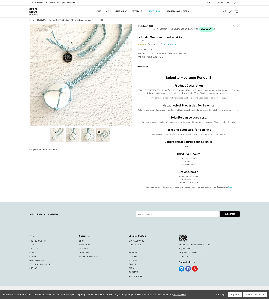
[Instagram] (181, 269)
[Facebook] (188, 269)
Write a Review (170, 44)
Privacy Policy (179, 294)
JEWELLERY (155, 11)
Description (142, 67)
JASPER (132, 264)
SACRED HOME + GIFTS (178, 11)
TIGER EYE (133, 272)
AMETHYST (133, 256)
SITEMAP (33, 268)
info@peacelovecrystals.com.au (192, 253)
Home (98, 11)
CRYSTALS (137, 11)
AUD (209, 3)
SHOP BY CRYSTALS (38, 241)
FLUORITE (133, 260)
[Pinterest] (195, 269)
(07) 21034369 (37, 3)
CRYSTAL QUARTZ (136, 241)
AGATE (132, 249)
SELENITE (133, 253)
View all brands (135, 276)
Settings (220, 294)
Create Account (222, 3)
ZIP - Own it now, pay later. (40, 264)
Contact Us (183, 256)
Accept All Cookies (255, 294)
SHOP (108, 11)
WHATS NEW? (121, 11)
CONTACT (33, 256)
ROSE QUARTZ (135, 245)
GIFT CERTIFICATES (37, 260)
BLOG (31, 253)
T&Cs (31, 245)
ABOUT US (33, 249)
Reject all (235, 294)
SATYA (131, 268)
